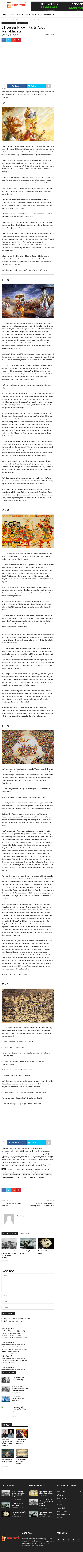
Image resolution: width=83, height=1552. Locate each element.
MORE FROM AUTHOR (26, 1234)
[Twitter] (63, 1539)
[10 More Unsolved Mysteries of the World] (6, 1408)
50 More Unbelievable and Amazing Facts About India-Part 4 (41, 1204)
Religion (25, 23)
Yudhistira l (41, 1177)
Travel (19, 14)
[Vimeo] (68, 1539)
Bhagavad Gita (39, 1169)
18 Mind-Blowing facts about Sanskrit (21, 1461)
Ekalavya (44, 1172)
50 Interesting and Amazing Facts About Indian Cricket (18, 1398)
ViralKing (6, 35)
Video (26, 14)
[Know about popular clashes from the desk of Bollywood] (8, 1433)
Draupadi (13, 1172)
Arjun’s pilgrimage (27, 1169)
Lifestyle (11, 14)
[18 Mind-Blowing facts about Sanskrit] (22, 1453)
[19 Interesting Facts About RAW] (28, 1243)
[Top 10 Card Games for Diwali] (46, 1243)
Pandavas (48, 1174)
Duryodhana (36, 1172)
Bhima (47, 1169)
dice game (5, 1172)
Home (4, 14)
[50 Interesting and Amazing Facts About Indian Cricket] (6, 1399)
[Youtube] (78, 1539)
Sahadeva (24, 1177)
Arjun (18, 1169)
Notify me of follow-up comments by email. (17, 1318)
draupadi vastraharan (24, 1172)
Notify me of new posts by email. (14, 1321)
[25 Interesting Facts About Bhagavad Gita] (33, 1493)
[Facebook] (58, 1539)
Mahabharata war (38, 1174)
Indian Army (36, 14)
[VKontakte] (73, 1539)
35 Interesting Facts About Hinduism (11, 1204)
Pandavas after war (7, 1177)
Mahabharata (26, 1174)
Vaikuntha (32, 1177)
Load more (14, 1416)
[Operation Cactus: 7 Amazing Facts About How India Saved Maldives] (9, 1243)
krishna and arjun (15, 1174)
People (19, 23)
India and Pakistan (63, 1514)
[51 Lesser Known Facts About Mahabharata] (22, 1433)
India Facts (13, 23)
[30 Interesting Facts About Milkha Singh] (6, 1380)
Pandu (17, 1177)
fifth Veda (5, 1174)
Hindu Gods (10, 20)
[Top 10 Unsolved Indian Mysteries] (8, 1453)
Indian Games (47, 14)
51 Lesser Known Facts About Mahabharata (21, 1441)
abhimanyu (11, 1169)
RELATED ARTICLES (9, 1234)
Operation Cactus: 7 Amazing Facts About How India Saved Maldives (20, 1388)
